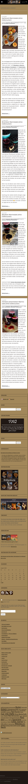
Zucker (18, 725)
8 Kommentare (14, 219)
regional (24, 716)
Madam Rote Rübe (6, 637)
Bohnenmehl (12, 707)
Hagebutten (23, 709)
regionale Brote (5, 717)
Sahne (10, 720)
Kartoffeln (3, 712)
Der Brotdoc (4, 628)
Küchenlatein (5, 635)
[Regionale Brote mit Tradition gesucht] (14, 509)
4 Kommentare (14, 127)
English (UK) (5, 399)
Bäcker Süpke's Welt (6, 652)
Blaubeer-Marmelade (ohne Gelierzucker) (12, 216)
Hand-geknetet (5, 710)
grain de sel (4, 631)
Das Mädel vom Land (6, 626)
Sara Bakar (4, 641)
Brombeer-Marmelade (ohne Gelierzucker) (12, 123)
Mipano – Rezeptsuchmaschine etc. (10, 639)
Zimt (14, 725)
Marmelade (6, 23)
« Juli (2, 582)
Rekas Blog (4, 671)
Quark (20, 716)
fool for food (4, 660)
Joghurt (17, 710)
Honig (14, 710)
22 (20, 577)
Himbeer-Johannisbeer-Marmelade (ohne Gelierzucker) (13, 303)
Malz (13, 712)
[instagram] (3, 594)
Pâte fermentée (13, 716)
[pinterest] (7, 594)
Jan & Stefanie (8, 781)
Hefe (11, 710)
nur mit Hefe (7, 713)
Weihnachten (11, 724)
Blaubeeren (4, 219)
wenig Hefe (9, 725)
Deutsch (12, 399)
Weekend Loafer (5, 676)
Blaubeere (16, 65)
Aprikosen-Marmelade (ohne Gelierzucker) (12, 19)
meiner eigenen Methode (15, 172)
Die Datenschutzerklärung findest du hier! (10, 452)
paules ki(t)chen (5, 669)
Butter (18, 707)
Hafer (20, 709)
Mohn (21, 712)
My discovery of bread (7, 665)
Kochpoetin (4, 662)
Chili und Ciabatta (6, 624)
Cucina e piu (4, 656)
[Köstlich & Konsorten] (6, 732)
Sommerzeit (8, 22)
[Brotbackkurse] (9, 489)
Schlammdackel (5, 673)
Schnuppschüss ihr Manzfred (8, 643)
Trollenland (4, 675)
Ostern (2, 715)
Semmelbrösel (4, 722)
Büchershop (14, 546)
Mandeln (17, 712)
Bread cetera (4, 654)
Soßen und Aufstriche (14, 22)
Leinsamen (8, 712)
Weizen (18, 723)
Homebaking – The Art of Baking (9, 633)
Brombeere (13, 67)
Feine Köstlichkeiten (6, 630)
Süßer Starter (17, 721)
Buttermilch (24, 707)
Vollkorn (6, 724)
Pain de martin (5, 667)
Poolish (6, 716)
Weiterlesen (6, 113)
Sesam (9, 722)
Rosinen (6, 719)
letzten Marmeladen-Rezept (18, 282)
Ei (6, 709)
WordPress (15, 779)
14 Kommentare (19, 306)
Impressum (2, 775)
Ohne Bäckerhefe (20, 714)
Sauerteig (16, 719)
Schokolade (24, 719)
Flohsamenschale (13, 709)
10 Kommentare (12, 23)
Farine (3, 658)
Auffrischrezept (5, 707)
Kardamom (23, 710)
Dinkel (3, 709)
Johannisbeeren (7, 306)
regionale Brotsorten (14, 717)
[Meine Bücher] (9, 543)
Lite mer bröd (5, 663)
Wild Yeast (4, 678)
